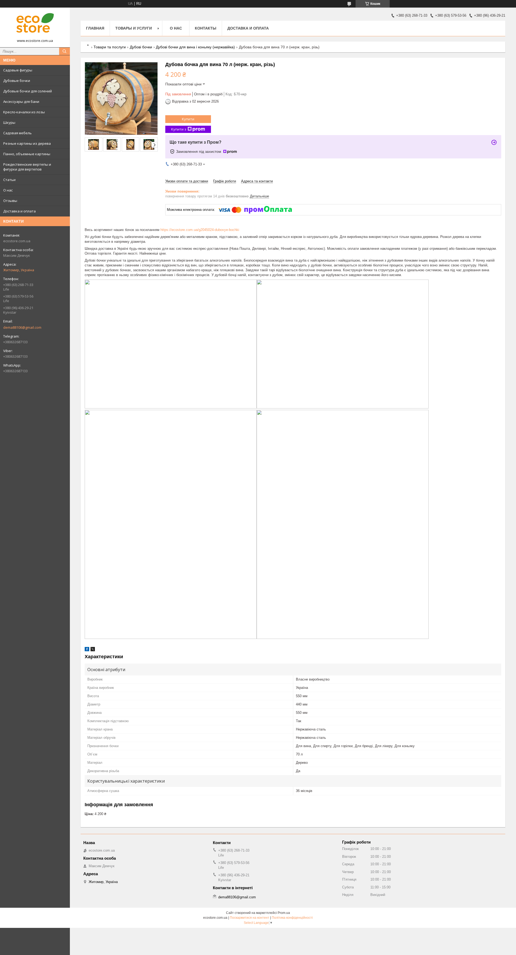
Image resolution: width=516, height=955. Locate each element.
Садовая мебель (17, 133)
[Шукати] (64, 51)
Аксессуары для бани (21, 101)
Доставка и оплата (19, 211)
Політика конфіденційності (292, 918)
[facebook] (87, 650)
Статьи (9, 179)
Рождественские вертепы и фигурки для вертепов (27, 167)
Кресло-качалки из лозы (24, 112)
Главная (95, 28)
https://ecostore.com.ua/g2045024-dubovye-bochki (199, 230)
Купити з (178, 129)
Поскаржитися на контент (249, 918)
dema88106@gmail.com (22, 327)
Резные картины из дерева (27, 143)
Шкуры (9, 122)
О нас (8, 190)
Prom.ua (284, 913)
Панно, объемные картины (26, 153)
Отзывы (10, 200)
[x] (93, 650)
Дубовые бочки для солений (27, 91)
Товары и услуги (133, 28)
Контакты (205, 28)
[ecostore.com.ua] (35, 25)
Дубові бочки (141, 47)
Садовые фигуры (17, 70)
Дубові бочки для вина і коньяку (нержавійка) (195, 47)
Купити (188, 119)
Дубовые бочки (16, 80)
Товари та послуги (110, 47)
